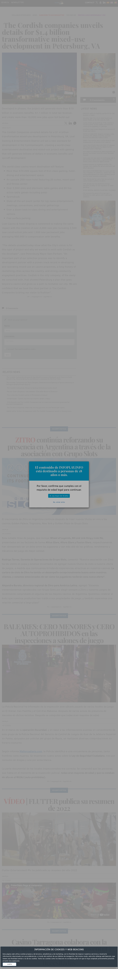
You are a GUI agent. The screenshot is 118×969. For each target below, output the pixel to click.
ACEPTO (9, 964)
